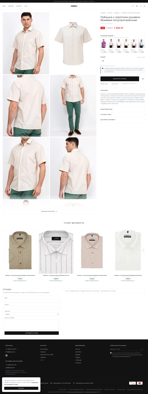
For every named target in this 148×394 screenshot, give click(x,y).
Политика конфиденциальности (76, 389)
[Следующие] (143, 43)
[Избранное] (140, 6)
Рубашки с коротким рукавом (130, 13)
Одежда (116, 13)
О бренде (78, 360)
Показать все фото (49, 211)
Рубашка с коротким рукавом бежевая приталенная (128, 275)
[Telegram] (6, 355)
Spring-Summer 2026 (46, 354)
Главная (103, 13)
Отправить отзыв (31, 333)
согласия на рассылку (136, 354)
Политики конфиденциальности (122, 356)
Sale (25, 6)
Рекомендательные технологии (135, 389)
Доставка (78, 352)
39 (103, 61)
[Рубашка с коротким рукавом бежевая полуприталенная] (20, 251)
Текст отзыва (9, 318)
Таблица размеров (141, 57)
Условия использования (91, 392)
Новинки (43, 357)
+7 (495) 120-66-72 (10, 349)
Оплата (77, 349)
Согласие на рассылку (109, 389)
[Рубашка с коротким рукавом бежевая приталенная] (128, 251)
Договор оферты (63, 389)
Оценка (7, 311)
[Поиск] (133, 6)
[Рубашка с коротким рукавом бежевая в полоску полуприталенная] (56, 251)
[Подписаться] (142, 349)
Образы (10, 6)
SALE (42, 360)
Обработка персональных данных (94, 389)
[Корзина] (144, 6)
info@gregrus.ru (10, 352)
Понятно (21, 388)
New (4, 6)
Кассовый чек (115, 83)
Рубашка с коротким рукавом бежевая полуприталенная (20, 275)
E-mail (7, 304)
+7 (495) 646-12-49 (10, 365)
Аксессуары (44, 349)
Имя (6, 298)
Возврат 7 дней (104, 83)
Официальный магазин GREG (85, 383)
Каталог (19, 6)
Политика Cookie (121, 389)
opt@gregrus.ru (10, 367)
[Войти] (137, 6)
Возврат (77, 354)
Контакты (78, 363)
